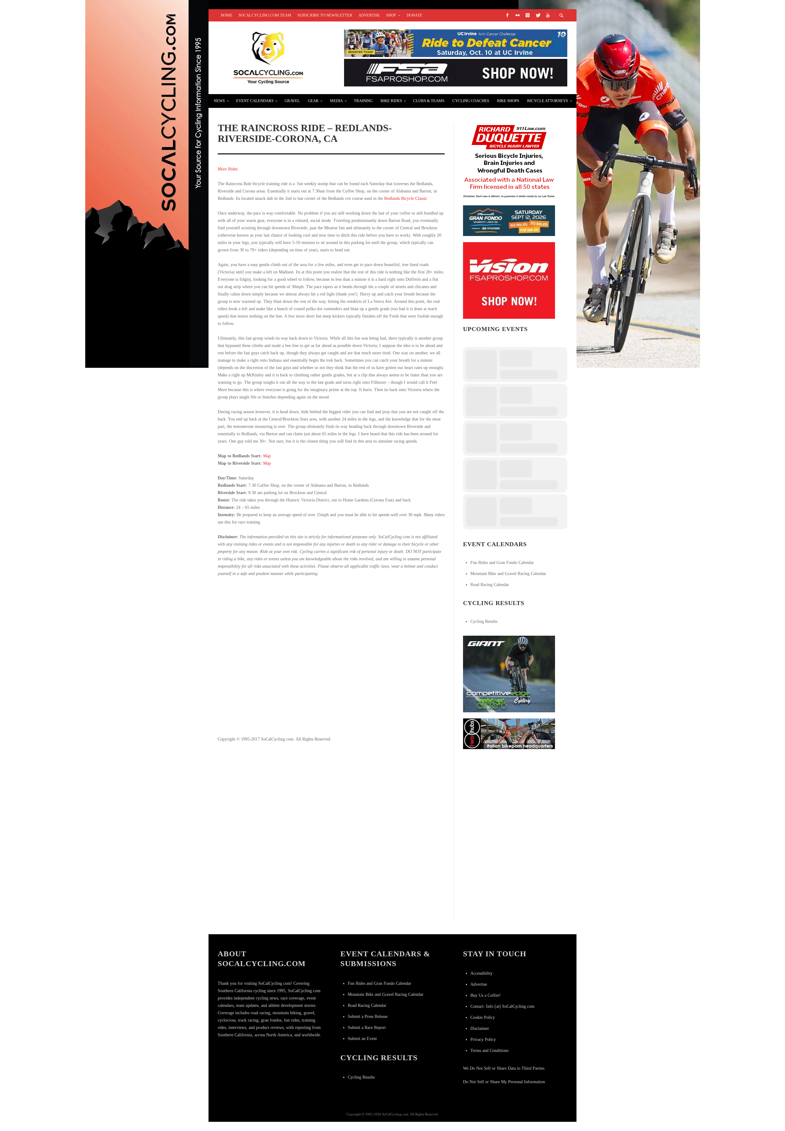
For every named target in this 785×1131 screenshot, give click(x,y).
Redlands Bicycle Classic (405, 198)
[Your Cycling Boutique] (509, 733)
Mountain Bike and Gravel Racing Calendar (508, 573)
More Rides (228, 169)
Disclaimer (479, 1028)
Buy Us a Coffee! (485, 995)
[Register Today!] (509, 220)
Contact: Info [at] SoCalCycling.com (502, 1006)
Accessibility (481, 973)
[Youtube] (547, 15)
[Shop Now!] (509, 280)
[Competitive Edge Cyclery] (509, 673)
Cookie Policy (482, 1017)
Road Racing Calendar (489, 584)
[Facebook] (507, 15)
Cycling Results (483, 621)
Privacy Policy (483, 1039)
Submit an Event (362, 1038)
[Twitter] (537, 15)
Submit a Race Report (367, 1027)
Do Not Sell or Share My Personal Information (504, 1082)
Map (267, 456)
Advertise (478, 984)
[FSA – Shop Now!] (455, 72)
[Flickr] (517, 15)
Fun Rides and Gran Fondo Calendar (502, 562)
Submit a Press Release (368, 1016)
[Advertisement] (331, 660)
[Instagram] (527, 15)
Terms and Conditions (489, 1050)
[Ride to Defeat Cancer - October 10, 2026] (455, 42)
